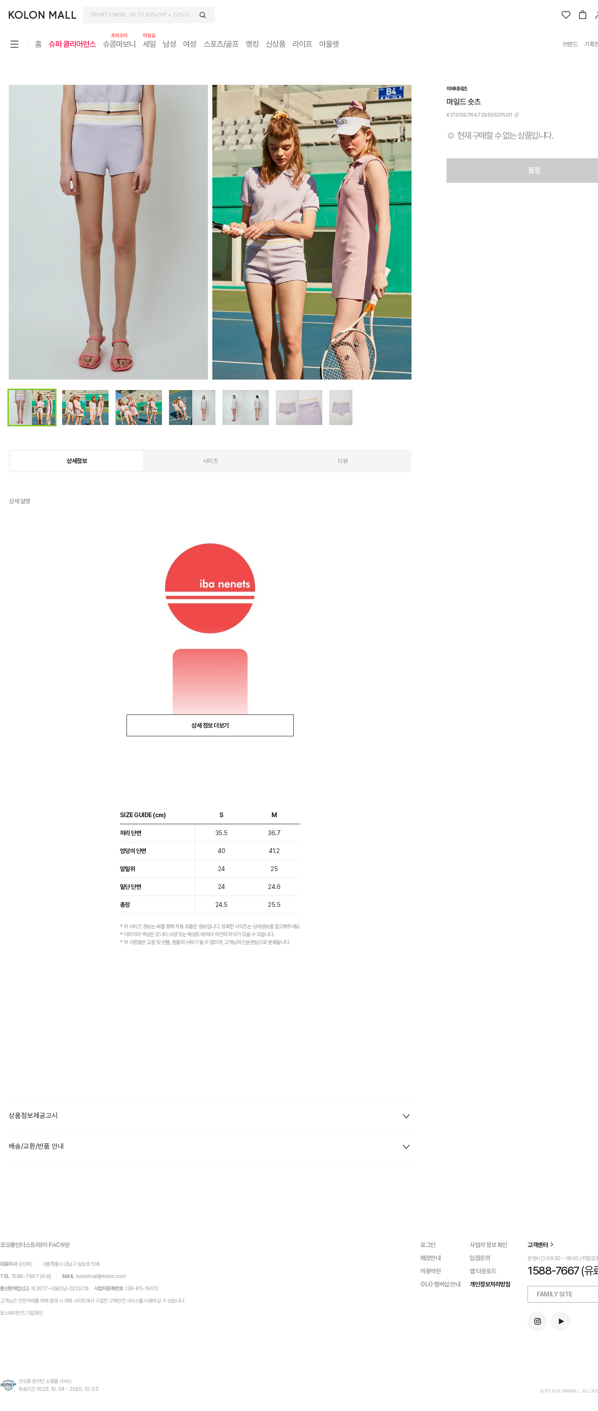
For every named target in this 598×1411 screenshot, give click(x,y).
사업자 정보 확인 (488, 1244)
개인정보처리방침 (490, 1284)
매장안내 (430, 1257)
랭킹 (252, 44)
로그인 (428, 1244)
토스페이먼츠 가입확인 (21, 1313)
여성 (189, 44)
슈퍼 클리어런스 (72, 44)
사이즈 (210, 460)
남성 (169, 44)
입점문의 (480, 1257)
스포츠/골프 (221, 44)
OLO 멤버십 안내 (440, 1284)
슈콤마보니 (119, 43)
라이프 (302, 44)
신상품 (275, 44)
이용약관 (430, 1271)
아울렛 (329, 44)
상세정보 (77, 460)
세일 (149, 43)
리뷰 (343, 460)
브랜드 (570, 44)
